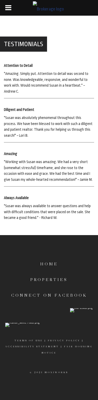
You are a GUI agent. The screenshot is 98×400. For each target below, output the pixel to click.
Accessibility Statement (32, 346)
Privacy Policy (64, 340)
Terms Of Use (29, 340)
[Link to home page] (49, 8)
